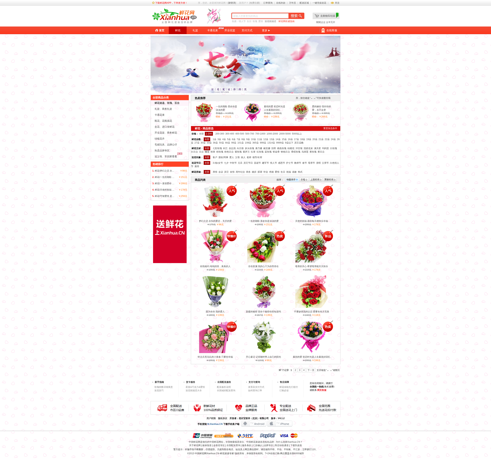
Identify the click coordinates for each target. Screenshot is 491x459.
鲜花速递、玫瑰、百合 (167, 103)
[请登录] (232, 3)
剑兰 (225, 148)
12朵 (265, 139)
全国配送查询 (233, 445)
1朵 (214, 139)
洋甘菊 (299, 148)
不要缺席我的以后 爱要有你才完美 (311, 311)
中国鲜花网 (200, 453)
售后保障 (284, 382)
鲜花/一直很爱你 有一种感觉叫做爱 (172, 183)
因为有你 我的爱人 (215, 311)
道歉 (294, 172)
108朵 (248, 142)
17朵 (296, 139)
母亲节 (311, 163)
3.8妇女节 (218, 163)
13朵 (271, 139)
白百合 (194, 151)
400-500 (239, 133)
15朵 (284, 139)
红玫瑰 (260, 151)
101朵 (240, 142)
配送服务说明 (224, 387)
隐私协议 (222, 418)
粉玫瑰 (219, 151)
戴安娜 (266, 148)
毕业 (265, 172)
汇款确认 (257, 445)
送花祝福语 (270, 21)
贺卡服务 (190, 382)
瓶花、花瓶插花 (163, 120)
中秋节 (233, 163)
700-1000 (260, 133)
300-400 (229, 133)
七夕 (226, 163)
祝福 (288, 172)
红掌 (253, 151)
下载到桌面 (296, 445)
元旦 (240, 163)
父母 (237, 157)
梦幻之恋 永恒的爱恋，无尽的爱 (215, 221)
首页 (161, 30)
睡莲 (207, 151)
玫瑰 (255, 21)
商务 (248, 172)
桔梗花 (291, 148)
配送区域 (304, 3)
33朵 (209, 142)
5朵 (229, 139)
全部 (201, 133)
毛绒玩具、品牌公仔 (166, 144)
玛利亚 (325, 148)
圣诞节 (257, 163)
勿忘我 (232, 148)
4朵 (224, 139)
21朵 (321, 139)
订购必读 (284, 390)
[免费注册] (254, 3)
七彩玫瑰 (217, 148)
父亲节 (325, 163)
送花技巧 (159, 390)
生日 (249, 21)
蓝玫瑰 (268, 151)
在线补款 (280, 3)
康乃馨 (258, 148)
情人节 (242, 21)
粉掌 (213, 151)
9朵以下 (289, 142)
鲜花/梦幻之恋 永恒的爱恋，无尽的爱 (174, 170)
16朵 (290, 139)
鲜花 (177, 30)
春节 (304, 163)
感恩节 (281, 163)
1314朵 (271, 142)
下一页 (310, 370)
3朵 (219, 139)
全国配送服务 (224, 382)
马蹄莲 (305, 151)
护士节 (289, 163)
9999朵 (280, 142)
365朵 (255, 142)
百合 (201, 151)
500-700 (249, 133)
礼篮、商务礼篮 (163, 108)
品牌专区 (268, 445)
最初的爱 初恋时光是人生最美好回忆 (274, 108)
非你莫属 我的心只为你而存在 (263, 266)
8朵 (243, 139)
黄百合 (321, 151)
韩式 (300, 172)
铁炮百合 (285, 151)
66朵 (227, 142)
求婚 (271, 172)
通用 (196, 166)
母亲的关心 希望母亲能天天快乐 (311, 266)
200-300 (219, 133)
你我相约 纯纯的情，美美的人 (215, 266)
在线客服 (331, 30)
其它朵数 (299, 142)
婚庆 (254, 172)
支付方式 (247, 30)
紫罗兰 (246, 151)
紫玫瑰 (238, 151)
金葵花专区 (219, 445)
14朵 (278, 139)
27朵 (196, 142)
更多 (264, 30)
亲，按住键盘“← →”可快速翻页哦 (313, 98)
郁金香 (276, 151)
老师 (249, 157)
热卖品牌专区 (162, 150)
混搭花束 (308, 148)
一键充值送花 (319, 3)
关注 (337, 3)
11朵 (259, 139)
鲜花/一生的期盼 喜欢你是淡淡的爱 (172, 177)
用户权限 (211, 418)
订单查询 (268, 3)
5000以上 (297, 133)
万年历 (292, 3)
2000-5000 (285, 133)
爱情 (260, 21)
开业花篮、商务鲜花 (166, 132)
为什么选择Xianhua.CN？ (289, 442)
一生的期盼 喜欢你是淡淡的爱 (226, 108)
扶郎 (273, 148)
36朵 (215, 142)
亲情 (215, 172)
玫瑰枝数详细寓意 (163, 387)
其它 (226, 172)
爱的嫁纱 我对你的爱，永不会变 (321, 108)
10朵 (253, 139)
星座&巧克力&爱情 (195, 387)
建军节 (265, 163)
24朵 (333, 139)
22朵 (327, 139)
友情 (232, 172)
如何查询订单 (255, 390)
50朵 (221, 142)
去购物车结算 (329, 15)
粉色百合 (229, 151)
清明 (318, 163)
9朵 (248, 139)
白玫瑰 (333, 148)
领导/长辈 (257, 157)
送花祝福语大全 (194, 390)
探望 (260, 172)
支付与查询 (254, 382)
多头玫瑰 (249, 148)
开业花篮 (229, 30)
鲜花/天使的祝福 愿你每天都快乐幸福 (174, 189)
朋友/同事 (223, 157)
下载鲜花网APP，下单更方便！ (171, 3)
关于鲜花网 (195, 445)
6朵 (234, 139)
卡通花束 (212, 30)
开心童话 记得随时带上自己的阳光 (263, 357)
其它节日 (248, 163)
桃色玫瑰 (281, 148)
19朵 (308, 139)
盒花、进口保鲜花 (165, 126)
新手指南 (159, 382)
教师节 (297, 163)
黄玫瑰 (313, 151)
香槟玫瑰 (295, 151)
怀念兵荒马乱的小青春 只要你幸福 (215, 357)
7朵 (238, 139)
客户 (215, 157)
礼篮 (195, 30)
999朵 (263, 142)
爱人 (231, 157)
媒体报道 (207, 445)
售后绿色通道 (282, 445)
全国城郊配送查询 (226, 390)
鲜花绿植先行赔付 (288, 387)
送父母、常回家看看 (166, 156)
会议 (220, 172)
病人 (243, 157)
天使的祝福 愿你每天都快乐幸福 (311, 221)
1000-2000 (272, 133)
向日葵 (240, 148)
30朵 (203, 142)
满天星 (317, 148)
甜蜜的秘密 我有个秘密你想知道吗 (263, 311)
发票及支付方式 (256, 387)
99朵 (233, 142)
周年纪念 (240, 172)
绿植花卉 (160, 138)
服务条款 (246, 445)
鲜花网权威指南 (286, 21)
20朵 (314, 139)
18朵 (302, 139)
